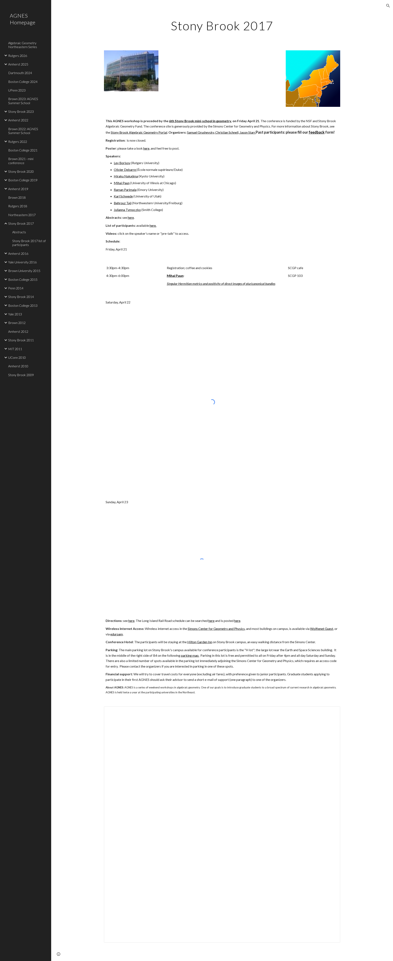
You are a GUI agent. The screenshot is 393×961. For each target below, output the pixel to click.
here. (153, 225)
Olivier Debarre (125, 169)
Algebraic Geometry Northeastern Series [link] (22, 45)
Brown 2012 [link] (17, 323)
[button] (388, 6)
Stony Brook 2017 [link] (21, 223)
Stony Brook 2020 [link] (21, 171)
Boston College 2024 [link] (22, 81)
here (146, 148)
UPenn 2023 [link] (17, 90)
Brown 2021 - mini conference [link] (20, 161)
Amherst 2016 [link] (18, 253)
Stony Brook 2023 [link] (21, 111)
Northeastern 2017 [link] (22, 215)
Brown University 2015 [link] (24, 271)
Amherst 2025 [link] (18, 64)
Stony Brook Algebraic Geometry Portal (139, 132)
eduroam (116, 634)
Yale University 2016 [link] (22, 262)
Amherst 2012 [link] (18, 331)
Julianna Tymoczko (127, 210)
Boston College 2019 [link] (22, 180)
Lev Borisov (122, 163)
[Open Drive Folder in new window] (332, 711)
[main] (222, 25)
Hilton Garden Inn (199, 642)
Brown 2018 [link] (17, 197)
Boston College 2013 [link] (22, 305)
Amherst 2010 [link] (18, 366)
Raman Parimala (125, 190)
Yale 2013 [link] (15, 314)
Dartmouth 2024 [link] (20, 73)
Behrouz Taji (122, 203)
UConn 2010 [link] (17, 357)
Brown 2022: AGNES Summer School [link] (23, 131)
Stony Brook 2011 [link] (21, 340)
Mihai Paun (122, 183)
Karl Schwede (123, 196)
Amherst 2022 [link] (18, 120)
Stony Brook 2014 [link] (21, 297)
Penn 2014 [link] (15, 288)
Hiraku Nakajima (126, 176)
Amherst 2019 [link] (18, 189)
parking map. (190, 655)
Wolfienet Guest (321, 629)
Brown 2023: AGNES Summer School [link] (23, 101)
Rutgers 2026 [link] (17, 56)
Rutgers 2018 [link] (17, 206)
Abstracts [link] (19, 232)
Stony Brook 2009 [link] (21, 375)
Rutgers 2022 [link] (17, 141)
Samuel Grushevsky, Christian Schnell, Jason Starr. (221, 132)
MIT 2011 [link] (15, 349)
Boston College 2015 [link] (22, 279)
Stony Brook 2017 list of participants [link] (29, 243)
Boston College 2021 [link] (22, 150)
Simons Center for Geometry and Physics (216, 629)
